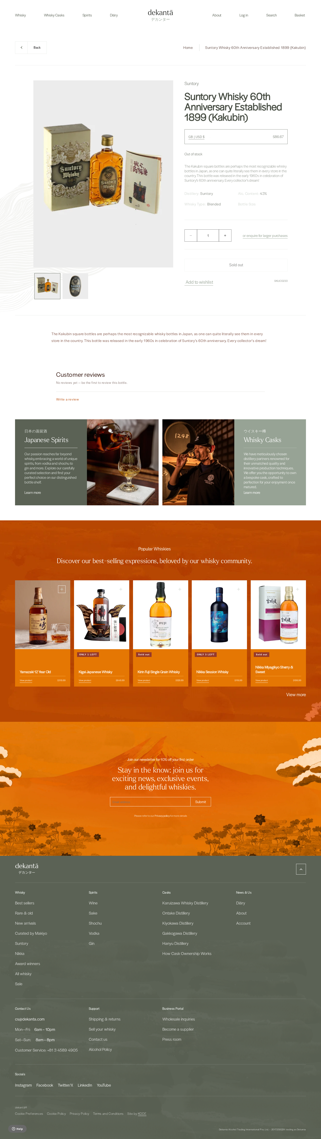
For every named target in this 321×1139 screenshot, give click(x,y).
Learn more (32, 492)
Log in (243, 15)
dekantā (20, 1107)
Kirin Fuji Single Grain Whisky (159, 672)
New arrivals (25, 923)
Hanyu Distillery (175, 943)
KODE (142, 1113)
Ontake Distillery (176, 912)
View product (26, 680)
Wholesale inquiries (178, 1018)
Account (243, 923)
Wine (93, 902)
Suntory (21, 943)
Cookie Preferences (29, 1113)
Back (37, 47)
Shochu (95, 923)
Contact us (98, 1039)
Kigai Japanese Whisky (95, 672)
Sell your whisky (102, 1029)
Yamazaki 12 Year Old (35, 672)
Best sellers (24, 902)
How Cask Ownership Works (186, 953)
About (241, 912)
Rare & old (24, 912)
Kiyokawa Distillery (177, 923)
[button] (20, 15)
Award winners (27, 963)
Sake (93, 912)
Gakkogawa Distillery (179, 933)
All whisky (23, 973)
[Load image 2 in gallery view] (75, 286)
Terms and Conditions (108, 1113)
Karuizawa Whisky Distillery (185, 902)
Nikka (19, 953)
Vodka (94, 933)
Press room (171, 1039)
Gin (91, 943)
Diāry (240, 902)
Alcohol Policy (100, 1049)
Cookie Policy (56, 1113)
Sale (18, 983)
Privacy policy (162, 816)
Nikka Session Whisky (212, 672)
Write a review (67, 399)
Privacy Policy (79, 1113)
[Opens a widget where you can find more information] (17, 1129)
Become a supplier (178, 1029)
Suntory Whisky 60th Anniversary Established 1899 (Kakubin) (255, 47)
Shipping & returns (105, 1018)
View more (296, 694)
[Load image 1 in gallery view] (47, 286)
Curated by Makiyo (31, 933)
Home (188, 47)
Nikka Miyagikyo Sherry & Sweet (274, 669)
